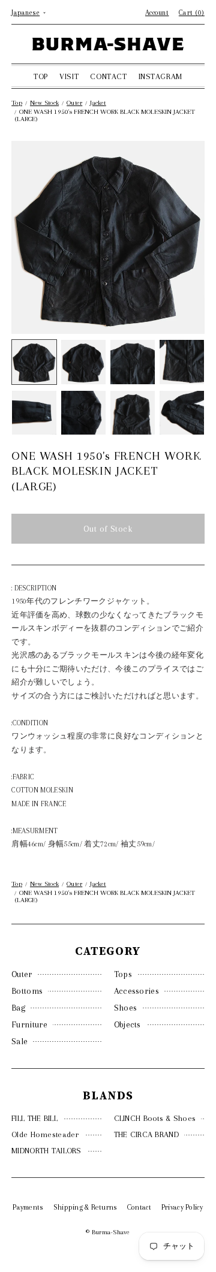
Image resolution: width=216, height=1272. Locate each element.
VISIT (69, 76)
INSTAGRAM (160, 76)
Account (157, 12)
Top (16, 103)
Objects (127, 1024)
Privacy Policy (182, 1207)
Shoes (125, 1007)
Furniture (29, 1024)
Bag (18, 1007)
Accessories (136, 991)
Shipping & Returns (85, 1207)
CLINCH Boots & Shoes (155, 1118)
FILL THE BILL (34, 1118)
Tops (123, 974)
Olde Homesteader (45, 1134)
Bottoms (27, 991)
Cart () (192, 12)
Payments (28, 1207)
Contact (139, 1207)
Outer (21, 974)
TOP (41, 76)
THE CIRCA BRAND (146, 1134)
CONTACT (108, 76)
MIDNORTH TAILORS (46, 1150)
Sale (19, 1041)
